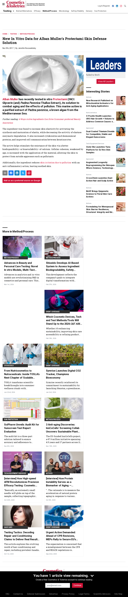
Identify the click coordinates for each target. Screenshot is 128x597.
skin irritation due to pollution (55, 162)
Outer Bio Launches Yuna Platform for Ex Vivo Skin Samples (98, 150)
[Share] (11, 172)
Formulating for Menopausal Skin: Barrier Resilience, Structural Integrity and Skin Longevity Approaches (99, 209)
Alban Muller (10, 99)
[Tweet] (23, 172)
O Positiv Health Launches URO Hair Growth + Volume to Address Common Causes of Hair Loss (100, 119)
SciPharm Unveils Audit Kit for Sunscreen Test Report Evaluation (21, 428)
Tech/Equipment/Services (95, 143)
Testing (13, 34)
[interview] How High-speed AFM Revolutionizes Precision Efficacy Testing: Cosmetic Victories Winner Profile (21, 482)
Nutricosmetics (91, 113)
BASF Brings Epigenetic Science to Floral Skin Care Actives (99, 194)
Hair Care (8, 527)
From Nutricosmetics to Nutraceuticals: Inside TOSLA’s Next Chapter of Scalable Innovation (22, 374)
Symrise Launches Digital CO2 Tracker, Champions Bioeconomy (63, 374)
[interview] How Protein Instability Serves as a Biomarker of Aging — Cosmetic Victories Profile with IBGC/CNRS (61, 482)
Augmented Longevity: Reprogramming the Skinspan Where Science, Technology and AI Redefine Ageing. (100, 165)
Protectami (60, 99)
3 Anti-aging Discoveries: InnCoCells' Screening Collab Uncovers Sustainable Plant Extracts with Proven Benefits (63, 428)
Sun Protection (11, 419)
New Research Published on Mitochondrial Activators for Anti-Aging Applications (100, 103)
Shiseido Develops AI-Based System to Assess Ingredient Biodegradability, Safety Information (63, 266)
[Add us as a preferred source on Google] (29, 172)
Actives (88, 97)
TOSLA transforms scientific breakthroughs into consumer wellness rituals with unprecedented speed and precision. (19, 385)
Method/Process (27, 34)
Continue (77, 585)
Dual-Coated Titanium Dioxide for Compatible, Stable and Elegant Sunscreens (100, 134)
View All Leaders (106, 81)
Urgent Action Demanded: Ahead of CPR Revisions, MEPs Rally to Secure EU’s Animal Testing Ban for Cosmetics (61, 536)
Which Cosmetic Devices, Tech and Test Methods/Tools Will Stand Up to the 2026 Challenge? (64, 320)
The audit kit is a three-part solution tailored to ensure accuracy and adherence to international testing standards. (20, 439)
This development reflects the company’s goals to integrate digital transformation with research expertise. (61, 277)
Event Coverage (53, 312)
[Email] (5, 172)
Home (4, 34)
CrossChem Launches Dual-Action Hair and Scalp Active (99, 179)
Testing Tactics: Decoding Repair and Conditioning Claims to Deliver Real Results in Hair (21, 536)
